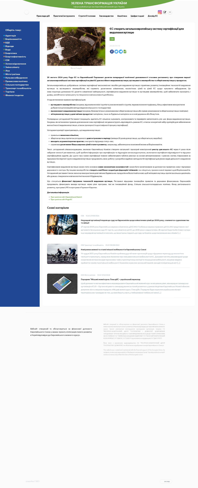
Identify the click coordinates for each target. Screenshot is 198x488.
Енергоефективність (15, 56)
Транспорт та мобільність (18, 88)
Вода (8, 49)
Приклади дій (43, 16)
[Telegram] (121, 52)
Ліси (7, 70)
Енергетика (11, 53)
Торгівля (9, 91)
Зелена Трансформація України (99, 3)
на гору (167, 481)
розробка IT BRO (33, 481)
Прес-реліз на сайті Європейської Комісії (66, 197)
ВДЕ (7, 42)
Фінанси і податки (14, 95)
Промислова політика (16, 81)
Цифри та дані (137, 16)
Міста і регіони (12, 74)
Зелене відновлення (15, 63)
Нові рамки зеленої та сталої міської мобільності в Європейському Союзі (113, 249)
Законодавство (106, 16)
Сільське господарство (17, 84)
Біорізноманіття (13, 39)
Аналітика (122, 16)
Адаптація (10, 35)
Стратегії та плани (86, 16)
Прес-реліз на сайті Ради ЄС (61, 199)
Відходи (9, 46)
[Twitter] (116, 52)
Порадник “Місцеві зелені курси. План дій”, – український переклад (110, 279)
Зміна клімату (12, 67)
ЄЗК (7, 60)
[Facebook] (112, 52)
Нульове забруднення (16, 77)
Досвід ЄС (153, 16)
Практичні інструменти (64, 16)
